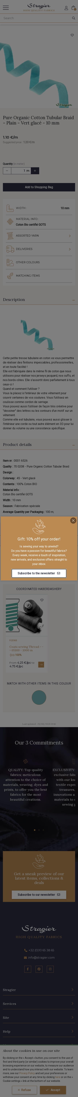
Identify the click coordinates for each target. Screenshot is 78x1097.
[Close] (73, 520)
